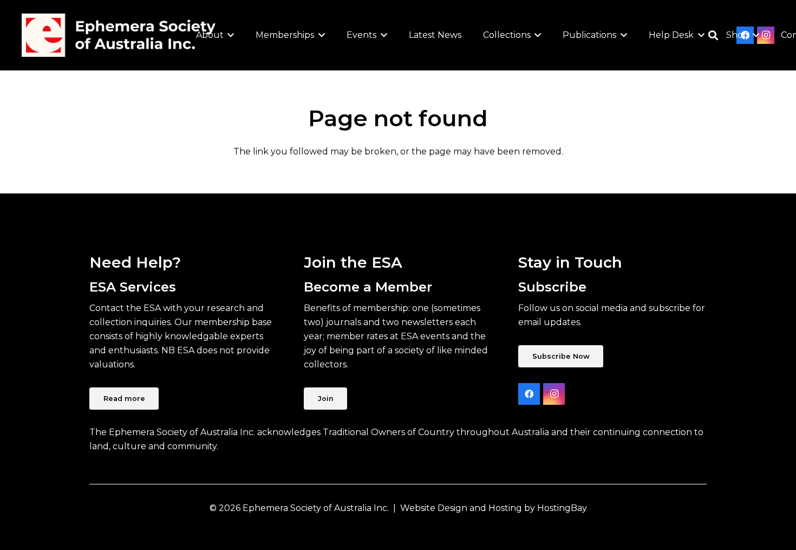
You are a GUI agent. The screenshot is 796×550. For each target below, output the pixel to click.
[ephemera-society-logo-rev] (119, 35)
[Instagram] (554, 394)
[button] (229, 35)
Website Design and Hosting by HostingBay (493, 508)
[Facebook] (529, 394)
